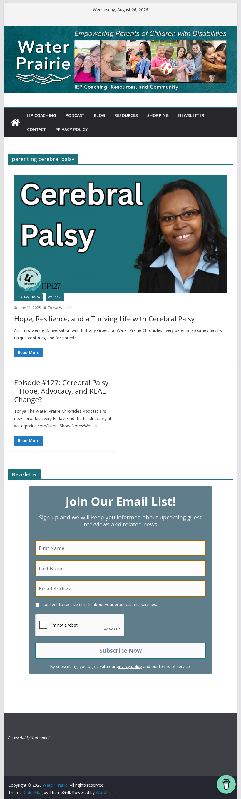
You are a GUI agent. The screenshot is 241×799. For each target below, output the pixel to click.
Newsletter (191, 115)
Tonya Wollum (60, 307)
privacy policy (129, 666)
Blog (99, 115)
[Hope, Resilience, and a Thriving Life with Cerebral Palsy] (120, 234)
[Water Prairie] (120, 30)
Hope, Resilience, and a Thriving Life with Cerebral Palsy (104, 318)
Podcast (75, 115)
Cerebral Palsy (28, 297)
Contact (36, 129)
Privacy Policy (71, 129)
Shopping (158, 115)
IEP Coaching (41, 115)
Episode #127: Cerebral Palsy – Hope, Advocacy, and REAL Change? (61, 390)
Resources (126, 115)
